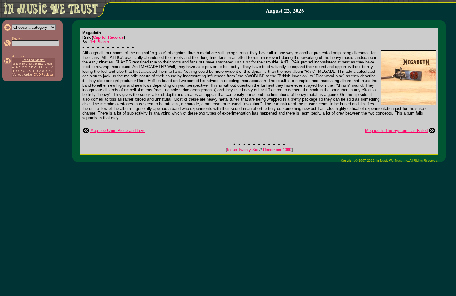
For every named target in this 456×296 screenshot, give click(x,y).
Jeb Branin (99, 42)
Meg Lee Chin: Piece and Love (117, 130)
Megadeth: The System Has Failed (396, 130)
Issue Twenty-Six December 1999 (259, 149)
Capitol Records (108, 37)
